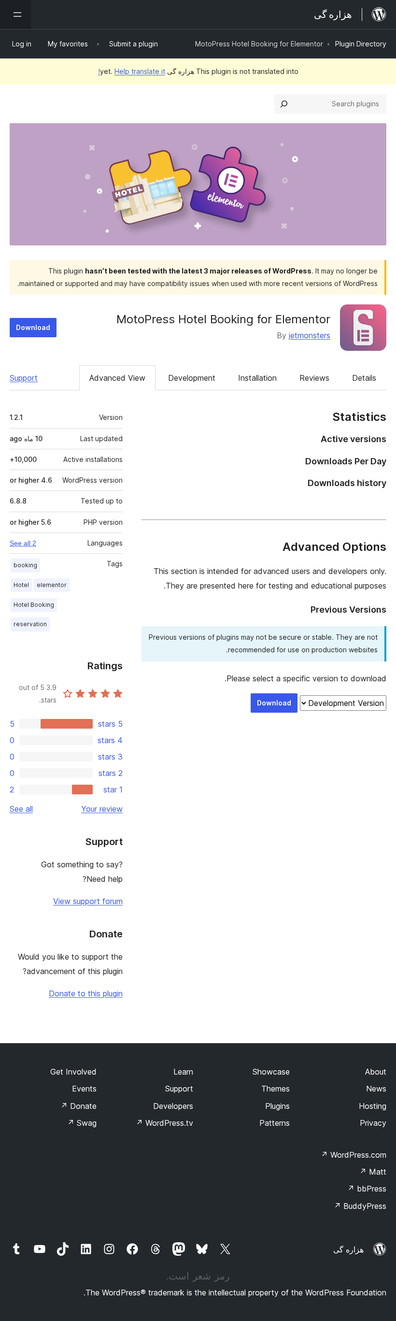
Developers (173, 1106)
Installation (257, 378)
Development (191, 378)
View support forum (88, 901)
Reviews (314, 378)
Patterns (274, 1123)
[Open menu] (15, 14)
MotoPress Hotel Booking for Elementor (223, 319)
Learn (183, 1072)
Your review (102, 809)
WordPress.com (353, 1155)
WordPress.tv (164, 1123)
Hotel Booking (34, 604)
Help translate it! (131, 71)
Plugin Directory (360, 44)
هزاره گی (348, 1249)
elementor (52, 585)
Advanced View (117, 378)
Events (84, 1088)
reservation (30, 624)
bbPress (366, 1188)
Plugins (277, 1106)
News (376, 1088)
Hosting (372, 1106)
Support (24, 378)
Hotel (21, 585)
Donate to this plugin (86, 993)
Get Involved (73, 1072)
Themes (275, 1088)
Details (364, 378)
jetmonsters (309, 335)
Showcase (271, 1072)
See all (21, 809)
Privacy (373, 1123)
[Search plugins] (284, 104)
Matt (372, 1172)
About (375, 1072)
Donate (78, 1106)
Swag (82, 1123)
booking (25, 565)
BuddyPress (360, 1206)
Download (33, 327)
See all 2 (23, 543)
